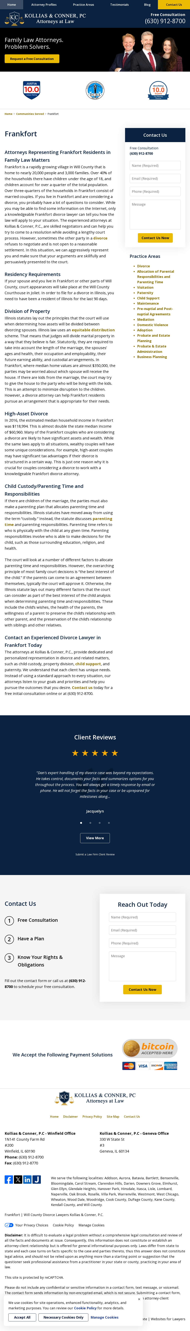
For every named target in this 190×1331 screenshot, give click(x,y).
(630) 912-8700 (165, 21)
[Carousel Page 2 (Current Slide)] (90, 823)
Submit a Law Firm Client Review (95, 854)
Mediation (145, 319)
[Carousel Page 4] (109, 823)
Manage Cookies (91, 1225)
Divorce (143, 266)
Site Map (113, 1117)
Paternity (145, 293)
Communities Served (30, 114)
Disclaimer (70, 1117)
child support (88, 663)
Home (11, 5)
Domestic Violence (152, 325)
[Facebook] (9, 1179)
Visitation (145, 287)
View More (95, 838)
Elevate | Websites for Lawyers (154, 1319)
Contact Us (174, 5)
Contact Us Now (155, 238)
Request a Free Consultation (32, 59)
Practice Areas (83, 5)
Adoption (145, 330)
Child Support (148, 298)
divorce (100, 238)
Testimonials (119, 5)
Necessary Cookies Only (63, 1317)
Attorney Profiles (44, 5)
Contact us (82, 687)
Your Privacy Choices (31, 1225)
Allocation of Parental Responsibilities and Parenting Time (155, 276)
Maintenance (148, 303)
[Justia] (36, 1179)
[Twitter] (18, 1179)
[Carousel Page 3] (99, 823)
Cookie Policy (63, 1225)
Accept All (22, 1317)
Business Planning (152, 357)
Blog (147, 5)
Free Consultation (168, 14)
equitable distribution (93, 329)
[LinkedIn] (27, 1179)
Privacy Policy (92, 1117)
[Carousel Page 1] (81, 823)
